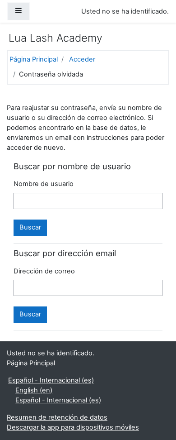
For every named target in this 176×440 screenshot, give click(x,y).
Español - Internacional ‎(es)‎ (51, 380)
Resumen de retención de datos (57, 417)
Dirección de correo (44, 271)
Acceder (82, 59)
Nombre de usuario (44, 184)
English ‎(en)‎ (33, 390)
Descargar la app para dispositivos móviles (73, 427)
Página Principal (33, 59)
